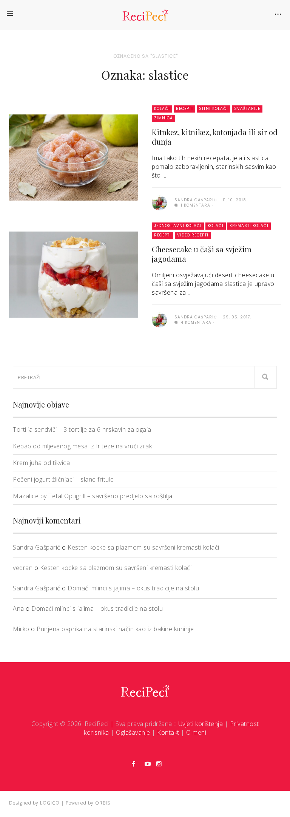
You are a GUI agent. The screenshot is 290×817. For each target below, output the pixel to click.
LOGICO (50, 803)
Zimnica (163, 118)
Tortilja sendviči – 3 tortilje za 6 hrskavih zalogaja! (83, 429)
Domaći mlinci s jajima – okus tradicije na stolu (133, 588)
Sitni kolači (213, 108)
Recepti (184, 108)
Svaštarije (247, 108)
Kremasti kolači (249, 226)
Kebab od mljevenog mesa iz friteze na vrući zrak (82, 446)
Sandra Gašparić (36, 547)
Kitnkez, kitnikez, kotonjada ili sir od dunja (215, 137)
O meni (196, 732)
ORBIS (102, 803)
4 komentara (195, 322)
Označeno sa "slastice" (145, 56)
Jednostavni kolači (178, 226)
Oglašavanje (133, 732)
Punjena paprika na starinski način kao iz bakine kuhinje (115, 629)
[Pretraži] (265, 377)
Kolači (162, 108)
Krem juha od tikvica (41, 463)
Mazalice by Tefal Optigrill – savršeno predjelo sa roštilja (93, 496)
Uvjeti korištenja (200, 724)
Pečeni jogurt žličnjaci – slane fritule (63, 479)
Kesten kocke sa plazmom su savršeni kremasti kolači (143, 547)
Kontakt (168, 732)
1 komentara (194, 205)
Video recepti (192, 235)
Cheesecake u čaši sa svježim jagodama (201, 254)
